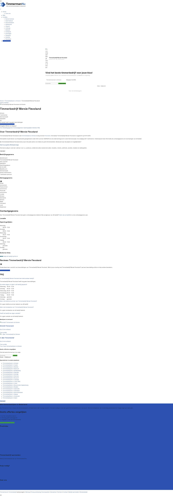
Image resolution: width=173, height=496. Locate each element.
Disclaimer (53, 492)
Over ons (8, 13)
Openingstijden (28, 127)
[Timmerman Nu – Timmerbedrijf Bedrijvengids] (13, 7)
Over (1, 127)
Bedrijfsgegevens (8, 127)
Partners (59, 492)
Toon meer (3, 401)
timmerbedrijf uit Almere (29, 135)
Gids (4, 15)
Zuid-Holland (9, 20)
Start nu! (15, 355)
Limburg (7, 28)
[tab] (86, 278)
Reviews (34, 127)
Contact (2, 469)
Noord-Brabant (9, 22)
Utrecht (7, 26)
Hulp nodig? (3, 474)
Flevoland (8, 39)
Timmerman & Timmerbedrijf (8, 492)
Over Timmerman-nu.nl (6, 483)
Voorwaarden (45, 492)
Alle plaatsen (4, 451)
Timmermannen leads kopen (8, 460)
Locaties (5, 17)
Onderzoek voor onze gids (7, 489)
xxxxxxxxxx (3, 185)
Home (4, 11)
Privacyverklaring (36, 492)
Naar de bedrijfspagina (75, 91)
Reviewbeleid (83, 492)
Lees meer (3, 151)
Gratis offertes (7, 41)
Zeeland (7, 30)
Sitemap (27, 492)
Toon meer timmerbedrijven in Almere (11, 346)
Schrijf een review (5, 270)
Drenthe (7, 37)
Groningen (8, 33)
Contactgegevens (18, 127)
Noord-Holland (9, 19)
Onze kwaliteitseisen (5, 487)
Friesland (8, 35)
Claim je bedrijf (4, 102)
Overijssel (8, 31)
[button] (17, 278)
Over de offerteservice (6, 485)
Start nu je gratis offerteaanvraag (9, 145)
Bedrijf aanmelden (5, 462)
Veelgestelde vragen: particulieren (9, 471)
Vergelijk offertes (62, 83)
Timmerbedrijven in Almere (12, 101)
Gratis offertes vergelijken (7, 124)
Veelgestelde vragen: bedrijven (9, 473)
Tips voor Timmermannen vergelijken (10, 476)
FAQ (38, 127)
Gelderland (8, 24)
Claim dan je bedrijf (64, 215)
